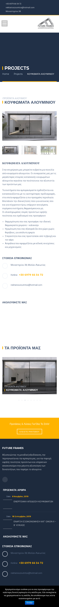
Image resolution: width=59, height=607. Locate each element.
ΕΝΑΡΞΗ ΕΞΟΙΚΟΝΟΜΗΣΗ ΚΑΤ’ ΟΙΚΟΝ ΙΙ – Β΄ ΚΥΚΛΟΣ (35, 523)
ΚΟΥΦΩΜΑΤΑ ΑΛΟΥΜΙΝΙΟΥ (22, 390)
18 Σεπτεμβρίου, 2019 (21, 516)
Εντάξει (30, 603)
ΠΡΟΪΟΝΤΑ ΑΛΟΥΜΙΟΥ (15, 386)
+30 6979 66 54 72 (31, 274)
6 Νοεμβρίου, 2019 (20, 496)
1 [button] (18, 400)
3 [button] (24, 400)
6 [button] (34, 400)
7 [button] (37, 400)
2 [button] (21, 400)
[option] (29, 126)
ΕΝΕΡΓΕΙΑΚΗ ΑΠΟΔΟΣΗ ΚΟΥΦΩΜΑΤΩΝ (33, 501)
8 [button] (40, 400)
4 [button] (27, 400)
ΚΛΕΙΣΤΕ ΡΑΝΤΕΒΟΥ (29, 432)
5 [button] (31, 400)
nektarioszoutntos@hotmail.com (26, 285)
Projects (18, 74)
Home (5, 74)
